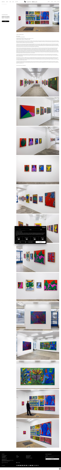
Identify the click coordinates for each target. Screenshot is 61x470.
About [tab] (41, 229)
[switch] (27, 239)
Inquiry (5, 21)
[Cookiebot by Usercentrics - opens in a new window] (42, 227)
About (17, 455)
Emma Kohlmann (5, 16)
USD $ (7, 462)
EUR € (4, 462)
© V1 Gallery (3, 465)
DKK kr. (2, 462)
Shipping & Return (28, 456)
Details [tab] (30, 229)
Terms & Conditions (28, 455)
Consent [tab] (20, 229)
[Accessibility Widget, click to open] (60, 469)
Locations (17, 456)
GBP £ (5, 462)
